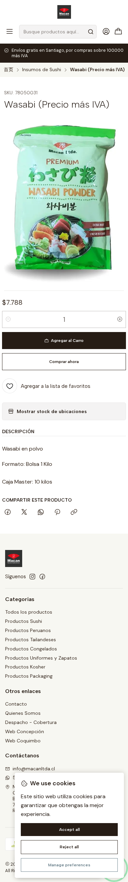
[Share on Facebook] (7, 512)
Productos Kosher (25, 667)
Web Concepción (24, 731)
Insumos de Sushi (41, 69)
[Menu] (9, 32)
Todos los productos (28, 612)
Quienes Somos (23, 713)
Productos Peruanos (28, 630)
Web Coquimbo (23, 741)
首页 (8, 69)
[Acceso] (106, 32)
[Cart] (118, 32)
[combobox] (58, 31)
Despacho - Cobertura (31, 722)
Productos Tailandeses (30, 639)
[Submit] (91, 31)
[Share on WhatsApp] (40, 512)
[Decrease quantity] (8, 319)
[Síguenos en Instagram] (32, 576)
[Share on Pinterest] (57, 512)
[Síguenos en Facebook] (42, 576)
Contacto (16, 704)
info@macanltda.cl (34, 769)
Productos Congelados (31, 649)
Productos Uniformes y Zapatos (41, 658)
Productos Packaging (29, 676)
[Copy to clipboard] (74, 512)
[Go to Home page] (64, 12)
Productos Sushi (23, 621)
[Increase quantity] (120, 319)
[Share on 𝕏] (24, 512)
